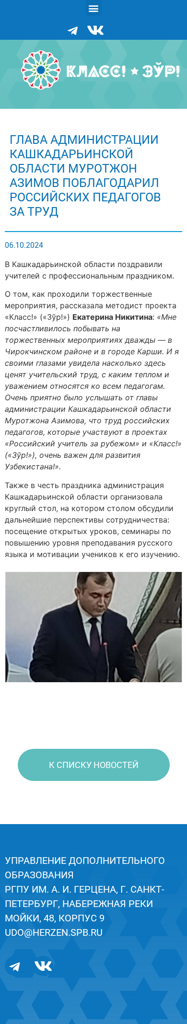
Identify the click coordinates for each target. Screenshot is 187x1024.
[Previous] (24, 627)
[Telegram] (72, 30)
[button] (94, 8)
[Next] (162, 627)
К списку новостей (94, 765)
